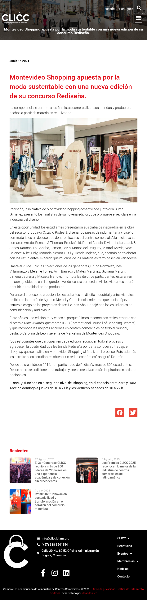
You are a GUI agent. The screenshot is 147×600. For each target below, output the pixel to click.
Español (110, 9)
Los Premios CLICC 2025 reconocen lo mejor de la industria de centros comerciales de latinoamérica (119, 470)
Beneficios (124, 546)
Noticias (122, 569)
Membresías (126, 561)
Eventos (122, 553)
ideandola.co (89, 593)
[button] (139, 8)
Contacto (123, 576)
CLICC (121, 538)
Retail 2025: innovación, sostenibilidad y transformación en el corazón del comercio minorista (51, 501)
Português (126, 9)
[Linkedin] (66, 573)
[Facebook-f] (43, 573)
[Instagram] (54, 573)
